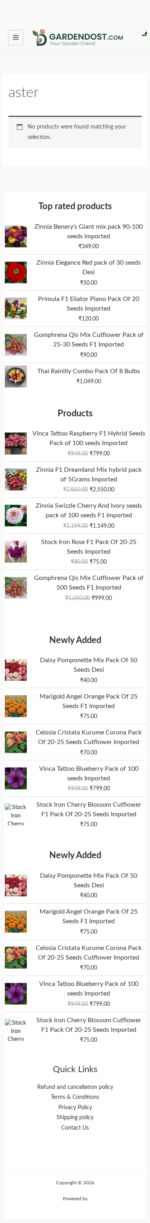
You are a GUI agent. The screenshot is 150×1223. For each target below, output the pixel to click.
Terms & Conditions (75, 1097)
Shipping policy (75, 1117)
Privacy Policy (75, 1107)
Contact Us (75, 1128)
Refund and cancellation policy (75, 1087)
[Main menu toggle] (15, 37)
